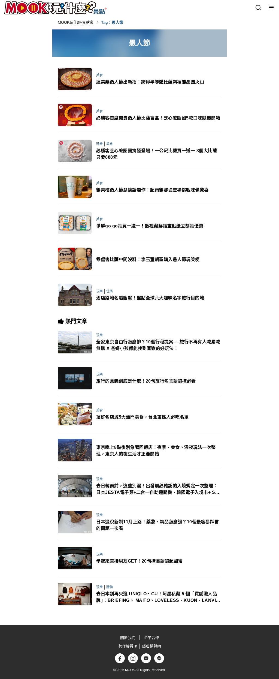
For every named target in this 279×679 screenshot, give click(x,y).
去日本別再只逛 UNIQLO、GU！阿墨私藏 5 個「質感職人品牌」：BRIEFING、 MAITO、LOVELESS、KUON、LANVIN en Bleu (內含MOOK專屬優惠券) (157, 597)
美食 (99, 75)
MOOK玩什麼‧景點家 (75, 22)
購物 (109, 587)
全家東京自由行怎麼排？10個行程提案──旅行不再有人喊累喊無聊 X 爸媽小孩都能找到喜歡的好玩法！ (158, 345)
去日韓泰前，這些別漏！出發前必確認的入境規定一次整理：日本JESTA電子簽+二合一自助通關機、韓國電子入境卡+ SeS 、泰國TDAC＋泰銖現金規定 (158, 489)
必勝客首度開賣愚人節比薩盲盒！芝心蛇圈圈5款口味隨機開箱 (158, 118)
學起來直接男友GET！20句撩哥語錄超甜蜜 (139, 561)
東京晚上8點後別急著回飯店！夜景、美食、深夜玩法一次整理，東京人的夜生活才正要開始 (156, 450)
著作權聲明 (127, 646)
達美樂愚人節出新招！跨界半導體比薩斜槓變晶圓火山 (150, 82)
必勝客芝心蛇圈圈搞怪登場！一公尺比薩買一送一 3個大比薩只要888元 (156, 154)
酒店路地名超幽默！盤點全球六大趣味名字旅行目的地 (150, 298)
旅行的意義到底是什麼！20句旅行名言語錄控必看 (146, 381)
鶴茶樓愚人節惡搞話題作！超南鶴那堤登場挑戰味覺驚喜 (152, 190)
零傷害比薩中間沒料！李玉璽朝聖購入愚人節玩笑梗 (148, 259)
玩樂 (99, 144)
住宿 (109, 291)
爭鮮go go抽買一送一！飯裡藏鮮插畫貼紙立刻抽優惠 (149, 226)
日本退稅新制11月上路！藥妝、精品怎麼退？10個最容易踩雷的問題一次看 (157, 525)
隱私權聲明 (151, 646)
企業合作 (151, 637)
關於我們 (127, 637)
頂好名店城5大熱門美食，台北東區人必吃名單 (142, 417)
